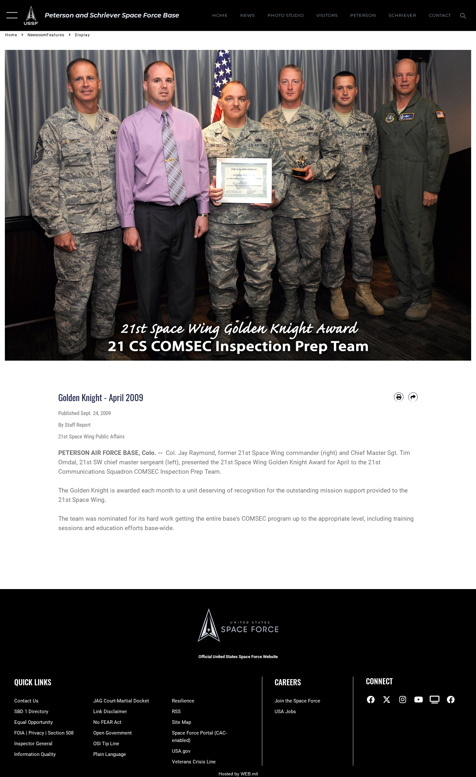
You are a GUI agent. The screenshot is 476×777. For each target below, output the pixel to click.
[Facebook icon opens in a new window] (371, 699)
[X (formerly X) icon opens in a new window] (386, 699)
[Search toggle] (464, 15)
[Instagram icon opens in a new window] (403, 699)
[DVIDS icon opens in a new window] (434, 699)
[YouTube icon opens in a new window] (419, 699)
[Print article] (398, 397)
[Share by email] (413, 397)
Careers (288, 682)
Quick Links (32, 682)
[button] (10, 15)
